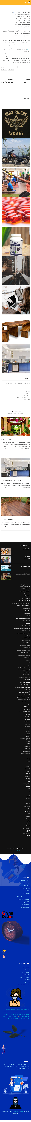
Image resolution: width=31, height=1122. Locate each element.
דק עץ (29, 795)
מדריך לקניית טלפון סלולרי (25, 585)
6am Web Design (15, 1111)
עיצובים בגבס (28, 714)
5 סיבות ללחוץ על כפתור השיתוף (24, 667)
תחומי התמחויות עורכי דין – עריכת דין (23, 605)
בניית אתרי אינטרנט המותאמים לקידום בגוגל (22, 628)
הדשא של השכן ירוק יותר (25, 617)
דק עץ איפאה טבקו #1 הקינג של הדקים (23, 618)
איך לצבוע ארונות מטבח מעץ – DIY (23, 697)
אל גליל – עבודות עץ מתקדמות (23, 397)
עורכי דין (28, 821)
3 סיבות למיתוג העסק (26, 665)
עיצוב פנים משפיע (27, 679)
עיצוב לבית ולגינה (10, 493)
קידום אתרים (9, 848)
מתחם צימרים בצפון (26, 828)
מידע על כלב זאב (27, 689)
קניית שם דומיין (27, 635)
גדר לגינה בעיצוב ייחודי (26, 640)
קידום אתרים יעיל (27, 750)
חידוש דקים (28, 778)
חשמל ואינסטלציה (27, 657)
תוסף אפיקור (18, 1014)
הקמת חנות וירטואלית (26, 630)
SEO (22, 1111)
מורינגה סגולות (14, 1012)
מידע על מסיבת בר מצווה (25, 686)
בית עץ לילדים (27, 610)
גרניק (14, 1018)
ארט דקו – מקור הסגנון (26, 712)
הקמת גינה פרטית (27, 719)
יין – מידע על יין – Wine (25, 588)
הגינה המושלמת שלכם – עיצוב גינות (23, 601)
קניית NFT (28, 831)
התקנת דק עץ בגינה (7, 519)
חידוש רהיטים (27, 726)
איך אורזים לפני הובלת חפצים (25, 645)
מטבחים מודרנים (23, 1016)
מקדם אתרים (28, 744)
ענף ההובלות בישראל (26, 647)
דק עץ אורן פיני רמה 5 (26, 620)
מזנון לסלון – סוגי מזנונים (26, 701)
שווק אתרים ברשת (27, 746)
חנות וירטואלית (27, 632)
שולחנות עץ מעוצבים (26, 608)
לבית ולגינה (9, 532)
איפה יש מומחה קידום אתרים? (24, 692)
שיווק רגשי (28, 662)
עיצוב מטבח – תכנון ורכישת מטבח (11, 481)
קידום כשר (28, 743)
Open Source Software (25, 738)
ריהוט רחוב (28, 734)
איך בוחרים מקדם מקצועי (25, 753)
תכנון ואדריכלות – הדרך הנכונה (24, 677)
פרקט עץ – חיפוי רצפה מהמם (24, 675)
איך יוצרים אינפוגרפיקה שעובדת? (24, 669)
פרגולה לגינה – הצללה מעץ (25, 652)
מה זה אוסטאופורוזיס (26, 395)
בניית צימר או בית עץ (26, 709)
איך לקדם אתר (27, 748)
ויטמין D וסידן (27, 393)
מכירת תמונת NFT (26, 833)
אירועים (29, 759)
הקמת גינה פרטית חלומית (25, 681)
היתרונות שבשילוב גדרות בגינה (25, 711)
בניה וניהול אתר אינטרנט (26, 622)
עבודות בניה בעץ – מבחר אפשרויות (24, 600)
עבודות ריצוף (28, 659)
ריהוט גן (29, 728)
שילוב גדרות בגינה (27, 593)
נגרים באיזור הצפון (27, 721)
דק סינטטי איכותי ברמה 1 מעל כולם (23, 650)
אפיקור (23, 1014)
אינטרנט (28, 758)
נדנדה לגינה (12, 1010)
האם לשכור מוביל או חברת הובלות (24, 649)
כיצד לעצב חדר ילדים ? (26, 694)
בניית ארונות (11, 69)
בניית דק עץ (28, 707)
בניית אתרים (13, 848)
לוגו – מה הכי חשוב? (26, 670)
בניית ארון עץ (4, 69)
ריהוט (29, 774)
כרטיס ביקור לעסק (27, 672)
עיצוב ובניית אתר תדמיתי (25, 625)
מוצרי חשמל (28, 766)
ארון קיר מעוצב (13, 67)
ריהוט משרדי (28, 702)
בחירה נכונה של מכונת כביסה (25, 591)
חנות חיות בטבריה (26, 399)
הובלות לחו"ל (28, 643)
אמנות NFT (28, 835)
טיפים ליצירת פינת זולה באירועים (24, 696)
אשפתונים (28, 733)
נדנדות (29, 729)
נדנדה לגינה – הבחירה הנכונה (25, 682)
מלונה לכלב (28, 615)
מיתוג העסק (28, 660)
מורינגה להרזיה (23, 1012)
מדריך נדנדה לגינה (27, 613)
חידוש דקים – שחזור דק (26, 654)
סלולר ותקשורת (27, 818)
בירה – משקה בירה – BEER (25, 586)
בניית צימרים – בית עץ (26, 598)
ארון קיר (7, 67)
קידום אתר (28, 741)
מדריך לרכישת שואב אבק (25, 590)
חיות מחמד (28, 763)
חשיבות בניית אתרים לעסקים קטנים (23, 633)
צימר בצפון (28, 825)
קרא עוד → (3, 448)
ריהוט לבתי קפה (27, 716)
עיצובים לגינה (28, 606)
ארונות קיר (28, 704)
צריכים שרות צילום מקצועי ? (25, 684)
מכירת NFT (28, 830)
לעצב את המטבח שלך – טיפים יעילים (23, 699)
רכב (29, 764)
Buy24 (28, 385)
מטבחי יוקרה (10, 1014)
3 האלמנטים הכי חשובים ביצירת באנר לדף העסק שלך (20, 664)
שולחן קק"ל (28, 731)
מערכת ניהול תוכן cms (26, 638)
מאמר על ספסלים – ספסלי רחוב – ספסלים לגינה (21, 611)
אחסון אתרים (28, 623)
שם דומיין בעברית (27, 637)
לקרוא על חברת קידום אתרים (25, 691)
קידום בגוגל (28, 739)
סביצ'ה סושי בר (27, 391)
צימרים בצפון (28, 826)
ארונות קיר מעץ (21, 67)
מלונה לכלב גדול (27, 723)
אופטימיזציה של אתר (26, 751)
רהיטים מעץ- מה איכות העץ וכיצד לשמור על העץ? (21, 603)
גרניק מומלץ (9, 1018)
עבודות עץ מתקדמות (7, 439)
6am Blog (28, 736)
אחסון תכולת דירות (26, 642)
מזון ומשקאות (27, 811)
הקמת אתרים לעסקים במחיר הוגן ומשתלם (22, 687)
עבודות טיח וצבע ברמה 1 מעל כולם (24, 655)
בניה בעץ (28, 761)
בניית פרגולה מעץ (27, 596)
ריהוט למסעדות (27, 718)
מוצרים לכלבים (27, 768)
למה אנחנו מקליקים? (26, 674)
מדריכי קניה (28, 823)
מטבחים (16, 1016)
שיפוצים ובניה (3, 454)
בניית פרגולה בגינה (27, 706)
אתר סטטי (28, 627)
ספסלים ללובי (28, 724)
